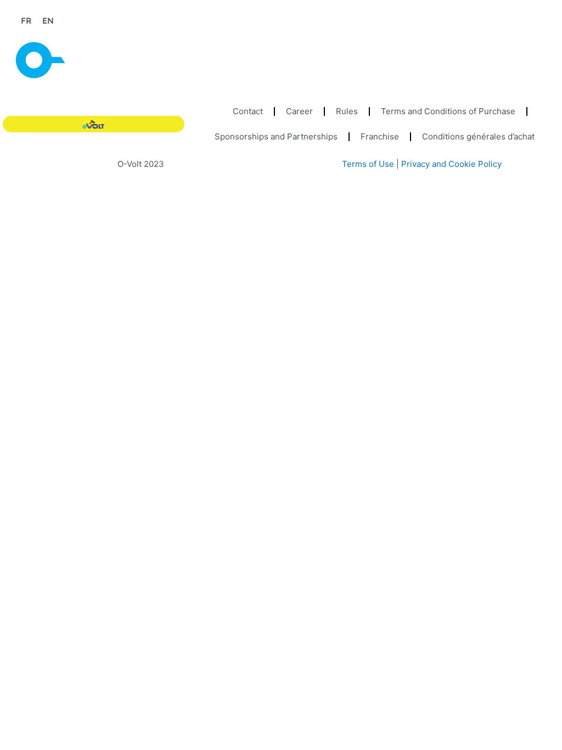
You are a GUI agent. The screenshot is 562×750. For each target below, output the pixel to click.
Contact (248, 111)
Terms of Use (368, 164)
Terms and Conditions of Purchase (448, 111)
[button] (547, 54)
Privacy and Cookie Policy (451, 164)
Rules (347, 111)
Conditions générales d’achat (478, 136)
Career (299, 111)
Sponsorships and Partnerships (276, 136)
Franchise (380, 136)
